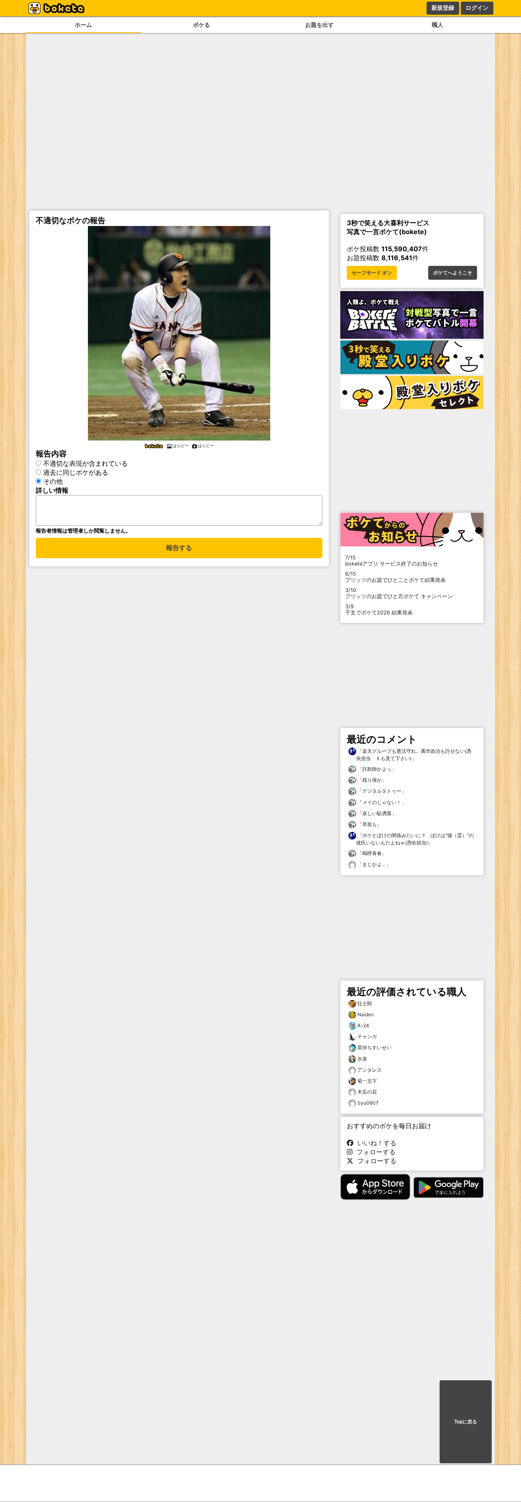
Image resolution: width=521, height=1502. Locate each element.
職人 (437, 24)
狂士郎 (364, 1003)
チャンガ (367, 1036)
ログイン (477, 7)
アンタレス (369, 1070)
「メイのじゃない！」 (381, 802)
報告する (179, 547)
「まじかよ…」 (373, 864)
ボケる (201, 24)
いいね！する (374, 1143)
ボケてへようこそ (452, 273)
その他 (53, 481)
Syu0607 (368, 1103)
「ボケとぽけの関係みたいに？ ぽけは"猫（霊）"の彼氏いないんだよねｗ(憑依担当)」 (415, 839)
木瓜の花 (367, 1092)
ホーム (83, 24)
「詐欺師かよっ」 (376, 769)
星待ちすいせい (374, 1047)
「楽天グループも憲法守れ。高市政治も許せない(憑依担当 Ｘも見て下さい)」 (413, 754)
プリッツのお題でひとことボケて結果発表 (395, 577)
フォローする (374, 1152)
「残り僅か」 (371, 780)
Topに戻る (465, 1422)
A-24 (363, 1025)
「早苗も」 (369, 824)
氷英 (362, 1059)
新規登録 (442, 7)
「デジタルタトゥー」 (381, 791)
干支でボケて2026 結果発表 (379, 609)
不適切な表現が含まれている (85, 463)
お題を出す (319, 24)
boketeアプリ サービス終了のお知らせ (391, 561)
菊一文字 (367, 1081)
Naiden (365, 1014)
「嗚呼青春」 (371, 853)
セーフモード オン (372, 273)
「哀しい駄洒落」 (376, 813)
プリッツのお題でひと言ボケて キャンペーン (399, 593)
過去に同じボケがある (75, 472)
